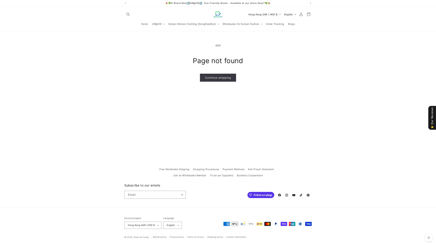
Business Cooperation (250, 175)
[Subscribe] (181, 195)
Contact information (236, 237)
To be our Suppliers (221, 175)
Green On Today (141, 237)
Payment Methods (233, 169)
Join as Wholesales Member (189, 175)
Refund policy (160, 237)
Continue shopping (218, 77)
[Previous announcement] (125, 3)
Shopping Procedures (206, 169)
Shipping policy (215, 237)
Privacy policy (177, 237)
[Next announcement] (310, 3)
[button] (128, 14)
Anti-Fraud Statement (261, 169)
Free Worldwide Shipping (174, 169)
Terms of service (195, 237)
